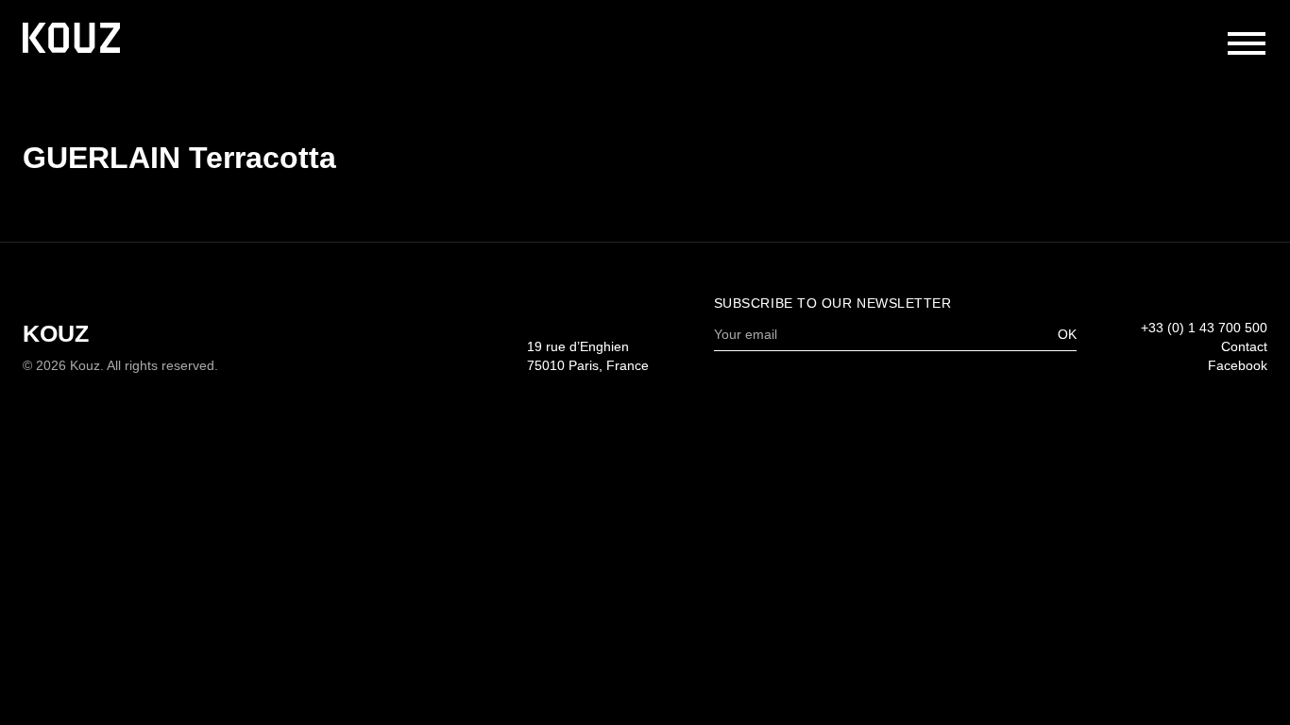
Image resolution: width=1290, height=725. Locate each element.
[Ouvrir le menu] (1246, 43)
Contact (1244, 347)
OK (1067, 335)
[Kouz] (71, 40)
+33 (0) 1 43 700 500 (1204, 328)
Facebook (1237, 366)
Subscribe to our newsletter (833, 303)
